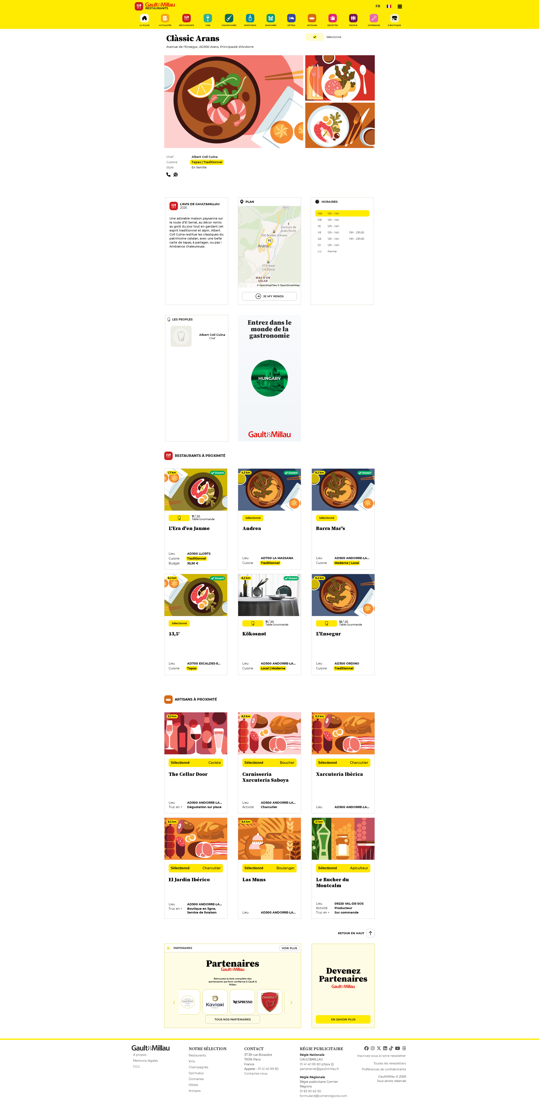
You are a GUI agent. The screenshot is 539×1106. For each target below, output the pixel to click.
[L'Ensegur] (343, 624)
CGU (136, 1066)
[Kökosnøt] (269, 624)
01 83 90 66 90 (310, 1091)
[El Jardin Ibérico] (196, 868)
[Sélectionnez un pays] (388, 6)
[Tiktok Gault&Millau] (391, 1048)
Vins (192, 1061)
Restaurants (197, 1055)
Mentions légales (145, 1061)
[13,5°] (196, 624)
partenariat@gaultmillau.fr (319, 1069)
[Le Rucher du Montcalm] (343, 868)
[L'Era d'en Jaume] (196, 519)
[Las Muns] (269, 868)
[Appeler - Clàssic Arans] (169, 174)
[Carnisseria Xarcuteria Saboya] (269, 763)
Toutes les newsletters (390, 1063)
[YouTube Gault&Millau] (397, 1048)
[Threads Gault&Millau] (404, 1048)
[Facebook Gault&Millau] (366, 1048)
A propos (139, 1055)
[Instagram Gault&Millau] (373, 1048)
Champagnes (198, 1067)
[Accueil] (160, 5)
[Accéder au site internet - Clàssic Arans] (176, 174)
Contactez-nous (255, 1073)
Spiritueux (196, 1073)
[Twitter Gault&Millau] (379, 1048)
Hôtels (193, 1085)
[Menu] (399, 6)
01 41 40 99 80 (268, 1069)
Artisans (195, 1091)
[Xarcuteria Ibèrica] (343, 763)
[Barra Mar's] (343, 519)
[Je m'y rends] (269, 251)
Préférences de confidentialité (384, 1069)
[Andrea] (269, 519)
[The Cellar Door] (196, 763)
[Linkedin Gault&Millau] (385, 1048)
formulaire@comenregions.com (323, 1096)
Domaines (196, 1079)
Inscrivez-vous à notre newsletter (381, 1056)
